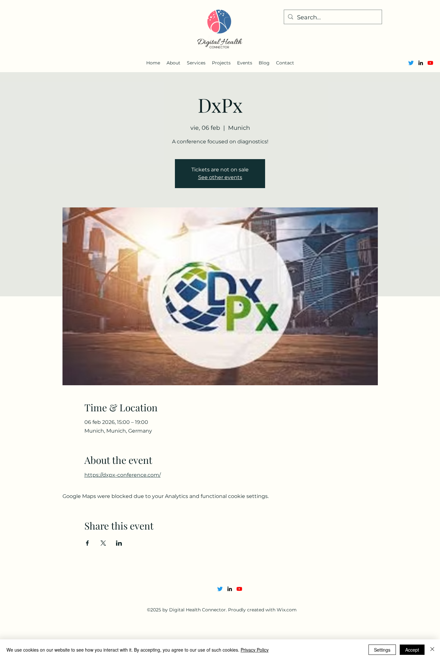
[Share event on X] (103, 543)
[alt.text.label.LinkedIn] (420, 63)
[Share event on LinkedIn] (119, 543)
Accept (412, 649)
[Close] (432, 650)
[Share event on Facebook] (87, 543)
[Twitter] (411, 63)
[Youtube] (430, 63)
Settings (382, 649)
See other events (220, 177)
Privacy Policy (255, 649)
